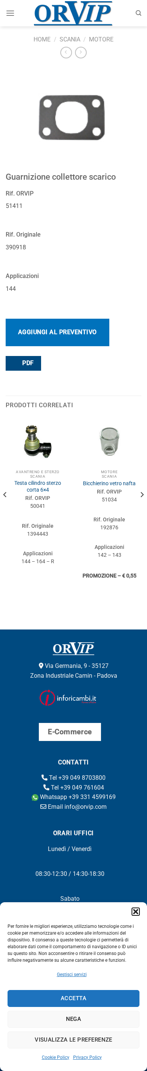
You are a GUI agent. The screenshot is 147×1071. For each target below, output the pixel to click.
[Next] (141, 510)
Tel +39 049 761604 (76, 787)
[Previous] (5, 510)
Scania (70, 39)
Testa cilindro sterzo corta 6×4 (37, 486)
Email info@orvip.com (76, 806)
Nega (73, 1019)
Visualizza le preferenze (73, 1039)
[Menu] (10, 13)
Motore (101, 39)
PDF (27, 363)
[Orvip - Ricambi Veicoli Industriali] (73, 13)
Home (42, 39)
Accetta (73, 998)
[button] (135, 911)
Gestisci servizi (72, 974)
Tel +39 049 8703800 (76, 777)
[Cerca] (138, 13)
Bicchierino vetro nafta (109, 483)
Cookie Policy (55, 1057)
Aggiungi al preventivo (57, 332)
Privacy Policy (87, 1057)
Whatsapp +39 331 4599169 (77, 797)
